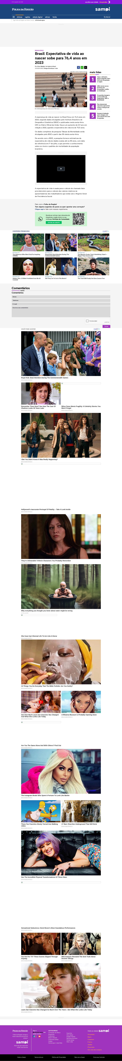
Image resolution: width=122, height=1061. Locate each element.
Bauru (89, 1037)
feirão (55, 17)
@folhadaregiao (38, 1032)
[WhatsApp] (82, 67)
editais (47, 17)
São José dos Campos (95, 1050)
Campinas (91, 1039)
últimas (19, 17)
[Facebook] (78, 67)
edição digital (37, 17)
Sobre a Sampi (21, 1057)
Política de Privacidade (59, 1057)
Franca (90, 1042)
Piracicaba (91, 1047)
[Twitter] (85, 67)
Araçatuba (91, 1034)
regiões (27, 17)
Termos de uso (38, 1057)
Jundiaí (90, 1044)
